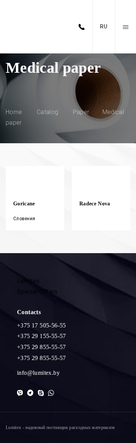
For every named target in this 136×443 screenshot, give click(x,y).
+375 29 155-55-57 (41, 336)
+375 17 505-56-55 (41, 325)
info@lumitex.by (38, 372)
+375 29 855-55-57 (41, 347)
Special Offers (37, 291)
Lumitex (28, 281)
